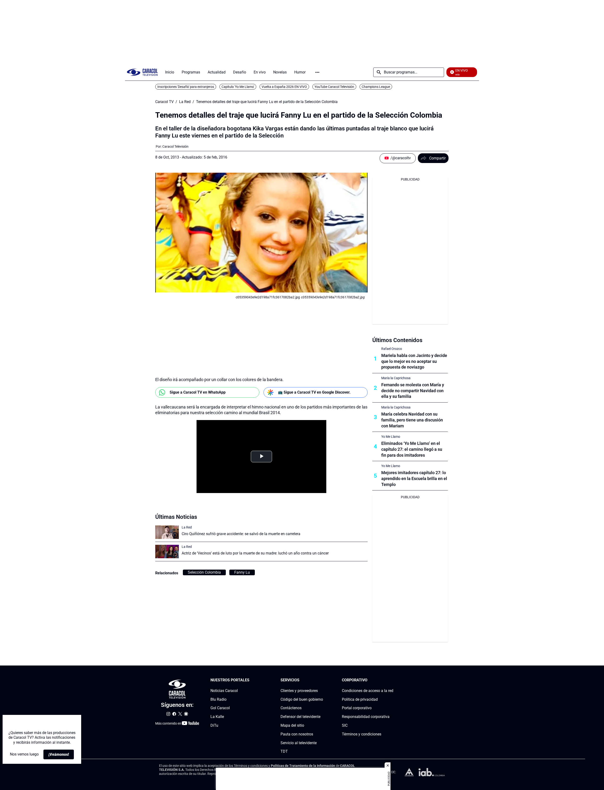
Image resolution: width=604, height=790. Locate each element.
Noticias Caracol (224, 690)
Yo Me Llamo (390, 436)
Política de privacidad (360, 699)
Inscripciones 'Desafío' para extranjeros (185, 87)
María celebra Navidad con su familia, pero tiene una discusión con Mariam (412, 420)
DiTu (214, 725)
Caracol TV (164, 102)
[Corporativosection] (391, 680)
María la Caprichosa (396, 378)
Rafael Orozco (391, 349)
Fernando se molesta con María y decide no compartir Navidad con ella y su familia (412, 390)
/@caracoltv (400, 158)
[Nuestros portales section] (250, 680)
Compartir (437, 158)
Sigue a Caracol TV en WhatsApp (198, 392)
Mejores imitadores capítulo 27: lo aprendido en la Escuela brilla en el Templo (414, 478)
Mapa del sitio (292, 725)
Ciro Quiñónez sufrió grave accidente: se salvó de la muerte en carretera (241, 534)
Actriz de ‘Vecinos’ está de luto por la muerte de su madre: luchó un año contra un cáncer (255, 553)
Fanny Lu (242, 572)
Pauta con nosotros (297, 734)
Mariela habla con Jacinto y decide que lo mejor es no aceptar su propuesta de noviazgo (414, 361)
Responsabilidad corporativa (366, 716)
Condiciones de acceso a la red (367, 690)
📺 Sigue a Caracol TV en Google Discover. (314, 392)
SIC (345, 725)
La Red (185, 102)
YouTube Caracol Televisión (334, 87)
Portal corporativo (357, 708)
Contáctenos (291, 708)
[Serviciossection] (321, 680)
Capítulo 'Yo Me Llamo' (238, 87)
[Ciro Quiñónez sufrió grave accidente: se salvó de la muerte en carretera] (167, 532)
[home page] (142, 72)
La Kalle (217, 716)
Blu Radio (218, 699)
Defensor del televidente (300, 716)
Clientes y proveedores (299, 690)
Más (317, 72)
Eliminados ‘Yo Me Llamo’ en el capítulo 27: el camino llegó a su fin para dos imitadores (411, 449)
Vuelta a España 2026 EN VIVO (284, 87)
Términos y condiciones (361, 734)
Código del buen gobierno (302, 699)
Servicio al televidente (299, 743)
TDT (284, 751)
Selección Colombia (204, 572)
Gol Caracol (220, 708)
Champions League (376, 87)
